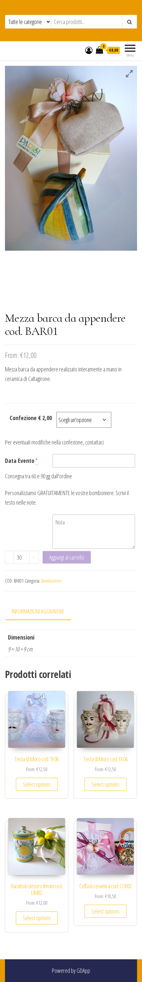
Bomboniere (51, 581)
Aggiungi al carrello (66, 557)
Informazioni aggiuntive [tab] (38, 611)
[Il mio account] (88, 50)
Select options (37, 784)
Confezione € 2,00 (31, 418)
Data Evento (19, 461)
